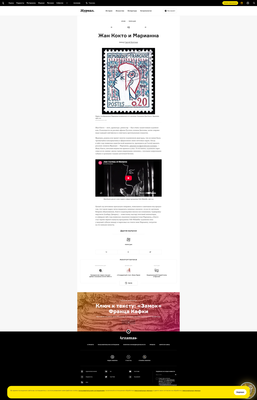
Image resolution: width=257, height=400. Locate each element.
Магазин (50, 3)
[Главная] (128, 337)
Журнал (41, 3)
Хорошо (240, 392)
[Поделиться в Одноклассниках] (128, 252)
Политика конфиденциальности (134, 344)
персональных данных (143, 390)
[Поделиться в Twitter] (150, 252)
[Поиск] (254, 3)
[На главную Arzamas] (3, 3)
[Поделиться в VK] (106, 252)
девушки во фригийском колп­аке (143, 146)
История (109, 11)
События (59, 3)
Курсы (11, 3)
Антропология (146, 11)
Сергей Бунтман (131, 42)
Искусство (120, 11)
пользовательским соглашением (91, 390)
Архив (123, 21)
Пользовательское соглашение (108, 344)
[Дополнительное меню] (67, 3)
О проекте (90, 344)
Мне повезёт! (171, 11)
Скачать (230, 3)
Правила (152, 344)
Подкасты (20, 3)
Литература (132, 11)
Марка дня (132, 21)
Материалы (31, 3)
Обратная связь (164, 344)
